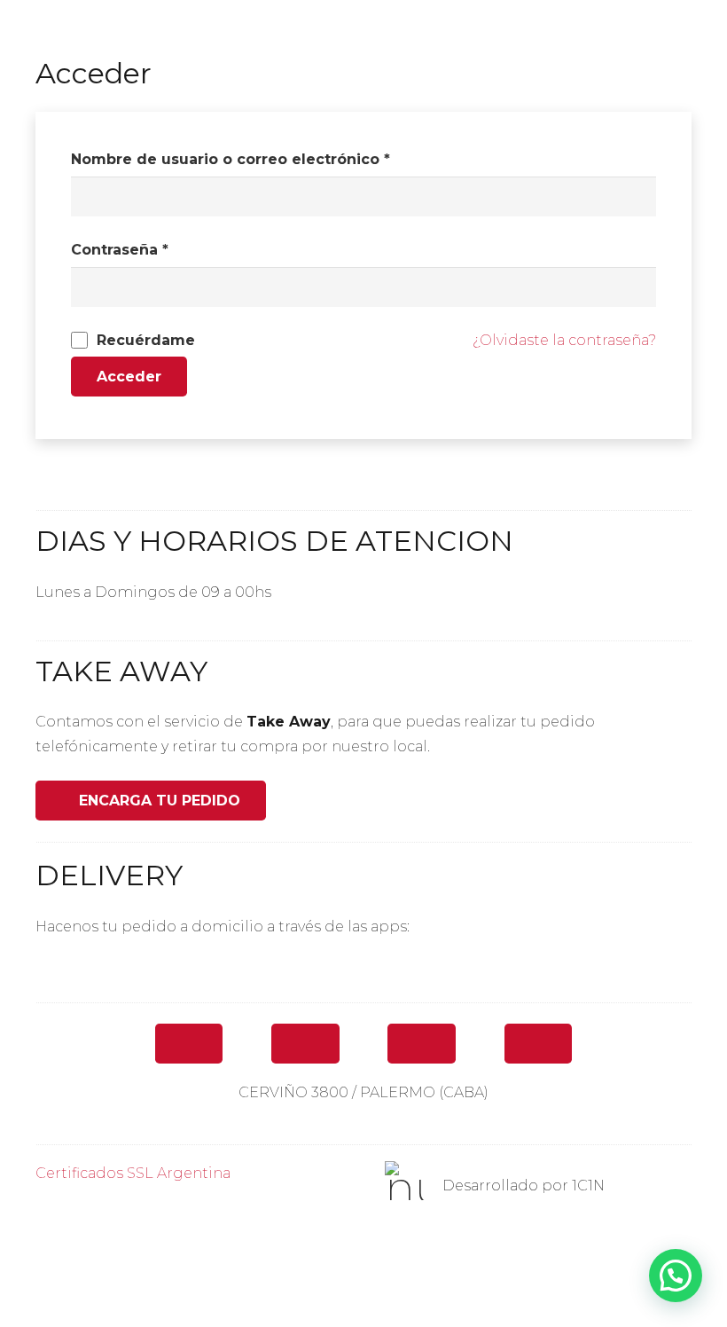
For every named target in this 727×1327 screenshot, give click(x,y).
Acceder (129, 376)
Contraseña (119, 249)
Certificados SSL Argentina (133, 1173)
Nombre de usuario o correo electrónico (230, 159)
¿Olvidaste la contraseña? (564, 340)
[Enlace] (363, 973)
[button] (675, 1275)
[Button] (189, 1044)
